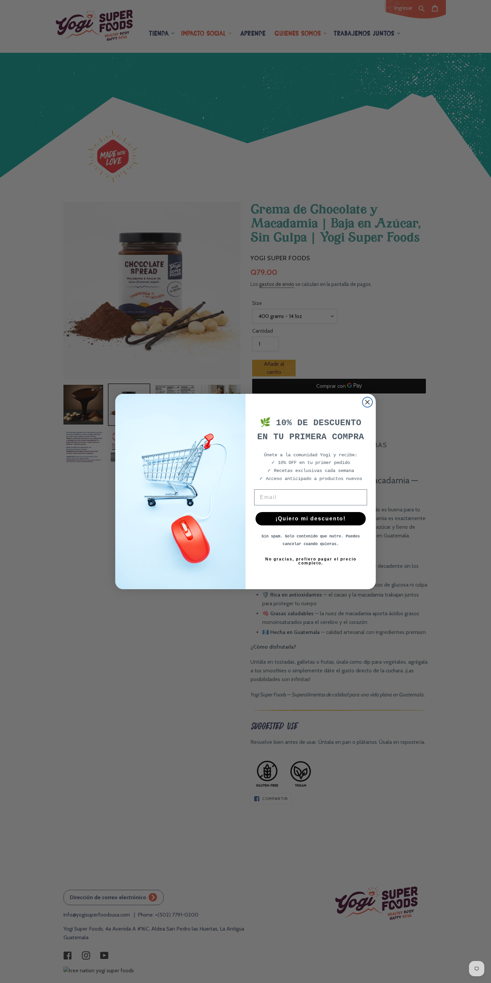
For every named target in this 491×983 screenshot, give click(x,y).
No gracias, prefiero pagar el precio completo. (310, 561)
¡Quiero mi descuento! (311, 518)
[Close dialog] (367, 402)
